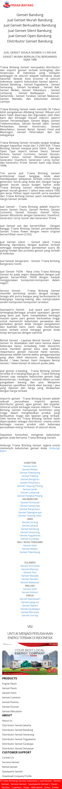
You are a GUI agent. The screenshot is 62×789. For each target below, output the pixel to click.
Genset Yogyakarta (30, 535)
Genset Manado (29, 575)
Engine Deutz (9, 683)
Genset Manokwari (30, 598)
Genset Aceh (30, 466)
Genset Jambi (30, 489)
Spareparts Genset (12, 771)
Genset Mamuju (29, 569)
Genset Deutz (9, 688)
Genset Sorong (30, 615)
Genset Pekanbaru (30, 482)
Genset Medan (30, 469)
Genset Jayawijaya (30, 608)
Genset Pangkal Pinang (30, 495)
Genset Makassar (29, 582)
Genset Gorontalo (30, 565)
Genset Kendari (30, 579)
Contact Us (8, 757)
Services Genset (10, 762)
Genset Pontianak (30, 502)
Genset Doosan (10, 706)
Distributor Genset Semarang (18, 734)
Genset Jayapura (30, 602)
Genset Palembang (30, 472)
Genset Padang (30, 476)
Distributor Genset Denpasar (18, 748)
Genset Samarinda (30, 505)
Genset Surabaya (30, 538)
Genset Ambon (30, 592)
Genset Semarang (30, 532)
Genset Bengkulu (30, 479)
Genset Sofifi (30, 589)
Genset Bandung (30, 529)
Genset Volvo (9, 692)
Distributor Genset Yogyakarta (18, 739)
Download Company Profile (17, 776)
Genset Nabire (30, 605)
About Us (7, 720)
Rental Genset (9, 766)
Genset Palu (30, 572)
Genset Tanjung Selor (30, 515)
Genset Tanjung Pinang (30, 486)
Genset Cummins (11, 697)
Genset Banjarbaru (30, 509)
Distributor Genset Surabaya (17, 743)
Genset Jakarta (30, 525)
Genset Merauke (30, 612)
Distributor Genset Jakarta (16, 725)
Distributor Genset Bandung (17, 730)
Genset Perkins (10, 702)
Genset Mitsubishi (12, 711)
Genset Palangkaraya (30, 512)
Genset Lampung (30, 492)
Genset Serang (30, 522)
